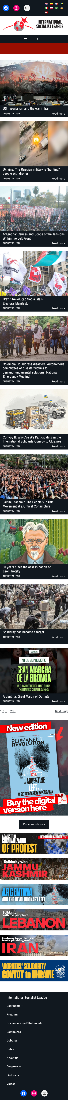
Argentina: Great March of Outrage (26, 696)
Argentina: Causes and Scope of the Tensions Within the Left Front (34, 236)
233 (13, 711)
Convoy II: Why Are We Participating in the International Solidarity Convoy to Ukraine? (32, 439)
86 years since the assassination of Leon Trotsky (27, 569)
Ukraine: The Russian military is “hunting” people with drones (31, 171)
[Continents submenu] (22, 1006)
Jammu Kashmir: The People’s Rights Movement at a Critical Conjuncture (28, 504)
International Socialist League (27, 997)
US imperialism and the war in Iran (26, 108)
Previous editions (34, 824)
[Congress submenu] (20, 1066)
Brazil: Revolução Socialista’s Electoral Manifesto (23, 301)
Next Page (61, 711)
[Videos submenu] (17, 1084)
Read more (58, 114)
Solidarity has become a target (23, 632)
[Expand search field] (38, 39)
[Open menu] (26, 39)
